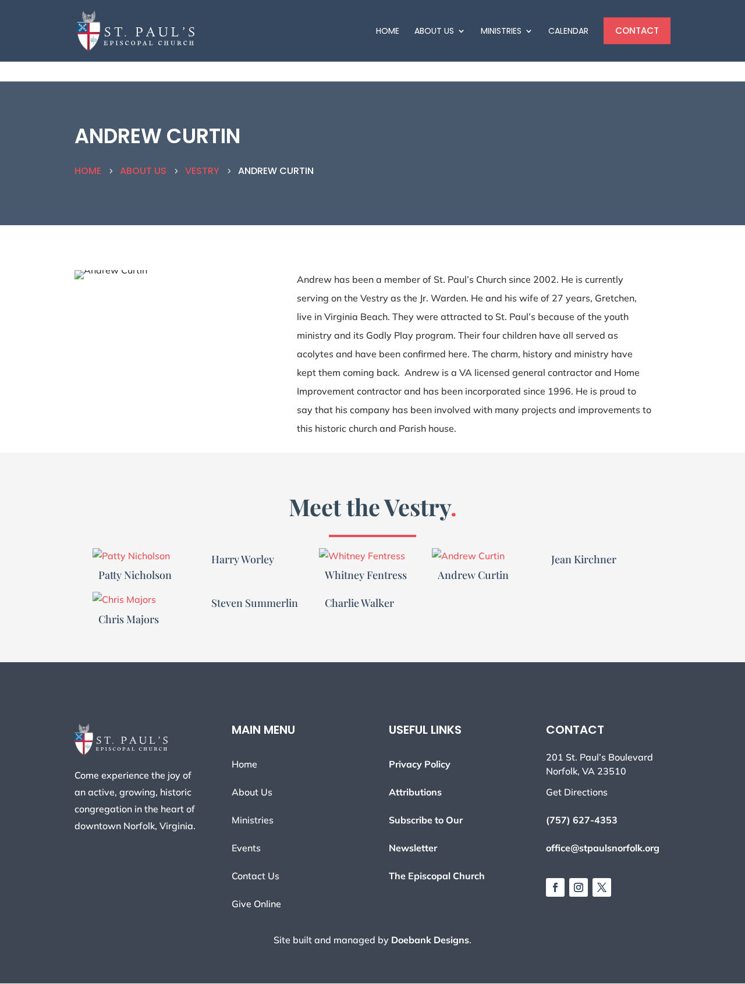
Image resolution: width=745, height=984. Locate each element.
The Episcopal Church (437, 876)
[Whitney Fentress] (373, 556)
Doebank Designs (430, 940)
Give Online (256, 904)
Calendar (568, 31)
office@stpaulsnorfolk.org (602, 848)
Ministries (501, 31)
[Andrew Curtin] (486, 556)
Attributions (415, 792)
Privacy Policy (419, 764)
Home (387, 31)
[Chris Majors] (146, 600)
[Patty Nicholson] (146, 556)
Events (246, 848)
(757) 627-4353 (582, 820)
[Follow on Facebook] (555, 887)
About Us (434, 31)
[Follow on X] (602, 887)
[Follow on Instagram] (578, 887)
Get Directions (577, 792)
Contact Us (255, 876)
